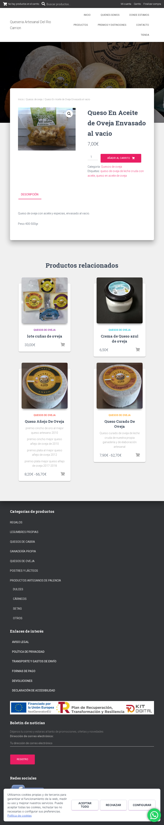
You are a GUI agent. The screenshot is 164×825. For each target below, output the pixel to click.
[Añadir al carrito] (63, 345)
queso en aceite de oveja (111, 175)
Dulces (18, 589)
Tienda (145, 35)
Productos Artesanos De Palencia (35, 580)
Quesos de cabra (22, 541)
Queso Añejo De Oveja (44, 421)
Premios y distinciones (112, 25)
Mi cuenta (126, 4)
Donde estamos (139, 15)
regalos (16, 522)
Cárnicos (20, 598)
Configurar (142, 805)
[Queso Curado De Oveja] (120, 386)
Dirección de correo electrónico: (32, 736)
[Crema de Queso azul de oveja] (120, 300)
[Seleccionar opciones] (63, 474)
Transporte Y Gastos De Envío (34, 661)
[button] (69, 113)
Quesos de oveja (34, 99)
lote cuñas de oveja (44, 336)
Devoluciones (22, 680)
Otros (17, 618)
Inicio (87, 15)
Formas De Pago (23, 671)
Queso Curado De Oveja (119, 424)
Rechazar (113, 805)
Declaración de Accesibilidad (33, 690)
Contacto (142, 25)
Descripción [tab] (29, 194)
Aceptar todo (84, 804)
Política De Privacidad (28, 651)
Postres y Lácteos (24, 570)
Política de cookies (19, 815)
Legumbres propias (24, 532)
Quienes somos (110, 15)
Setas (17, 608)
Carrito (137, 4)
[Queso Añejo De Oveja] (45, 386)
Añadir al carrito (118, 158)
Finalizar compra (152, 4)
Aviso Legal (20, 642)
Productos (81, 25)
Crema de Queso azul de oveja (119, 339)
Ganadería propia (23, 551)
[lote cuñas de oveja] (45, 300)
